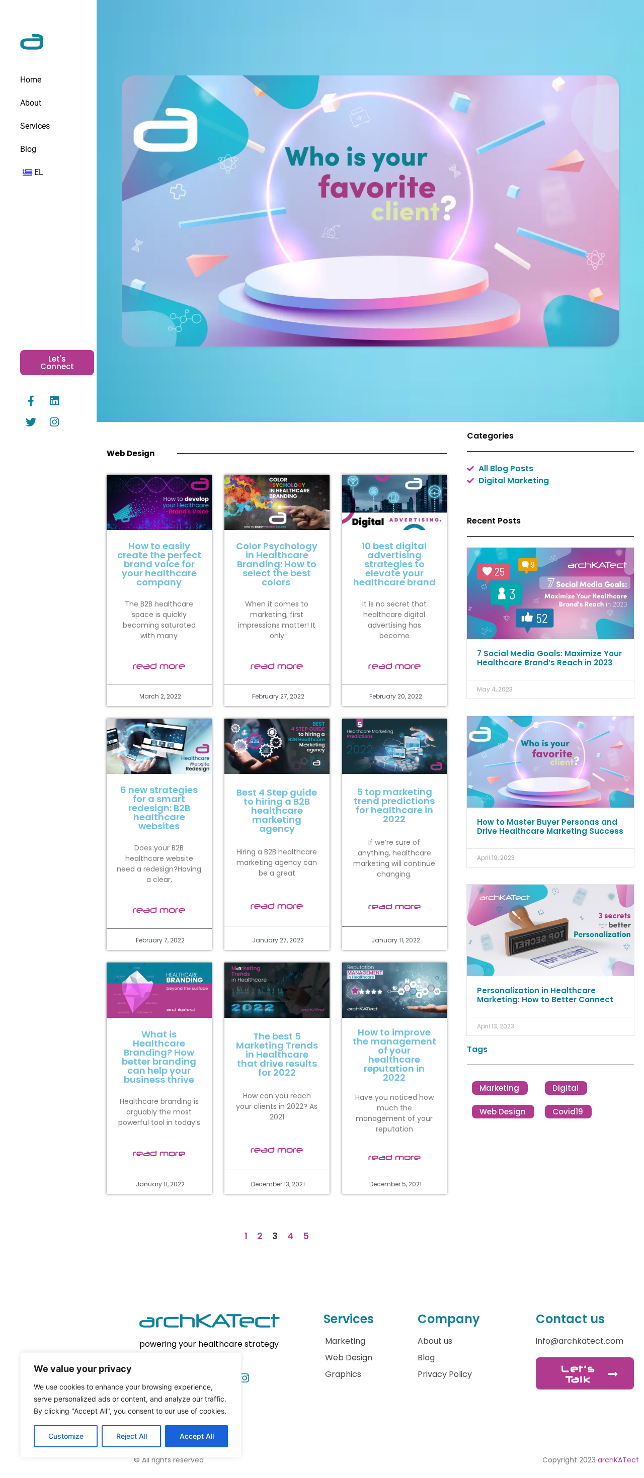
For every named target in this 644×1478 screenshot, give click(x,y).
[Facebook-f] (30, 400)
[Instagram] (54, 421)
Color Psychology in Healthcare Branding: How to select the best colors (276, 564)
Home (30, 79)
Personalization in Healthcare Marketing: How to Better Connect (545, 995)
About (30, 103)
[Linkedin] (54, 400)
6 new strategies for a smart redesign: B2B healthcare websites (159, 808)
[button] (370, 210)
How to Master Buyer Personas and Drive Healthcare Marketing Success (550, 826)
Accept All (197, 1436)
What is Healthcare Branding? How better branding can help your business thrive (159, 1057)
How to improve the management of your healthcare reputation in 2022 (394, 1055)
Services (35, 126)
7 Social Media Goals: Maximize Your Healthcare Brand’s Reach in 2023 (549, 658)
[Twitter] (30, 421)
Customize (66, 1436)
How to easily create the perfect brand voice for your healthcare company (159, 564)
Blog (28, 149)
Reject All (131, 1436)
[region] (131, 1405)
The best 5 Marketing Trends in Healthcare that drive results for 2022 (277, 1054)
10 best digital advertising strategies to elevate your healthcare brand (394, 564)
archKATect (618, 1460)
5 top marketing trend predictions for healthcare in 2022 (394, 805)
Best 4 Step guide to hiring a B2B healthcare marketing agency (276, 810)
